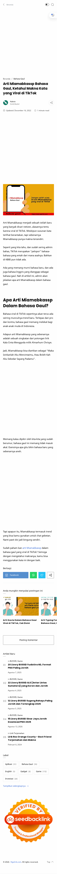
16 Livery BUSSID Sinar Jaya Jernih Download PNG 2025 (27, 720)
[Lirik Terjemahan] (17, 733)
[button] (8, 4)
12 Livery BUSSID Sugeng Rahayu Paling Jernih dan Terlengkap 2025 (30, 702)
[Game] (20, 661)
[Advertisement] (28, 41)
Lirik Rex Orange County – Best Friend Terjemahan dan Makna (29, 738)
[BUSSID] (13, 661)
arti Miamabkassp (31, 547)
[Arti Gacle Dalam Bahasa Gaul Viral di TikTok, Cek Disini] (21, 606)
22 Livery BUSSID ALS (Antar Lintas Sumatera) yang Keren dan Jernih (28, 684)
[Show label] (16, 786)
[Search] (52, 4)
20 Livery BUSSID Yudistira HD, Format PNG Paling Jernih (29, 666)
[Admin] (13, 101)
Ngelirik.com (16, 862)
